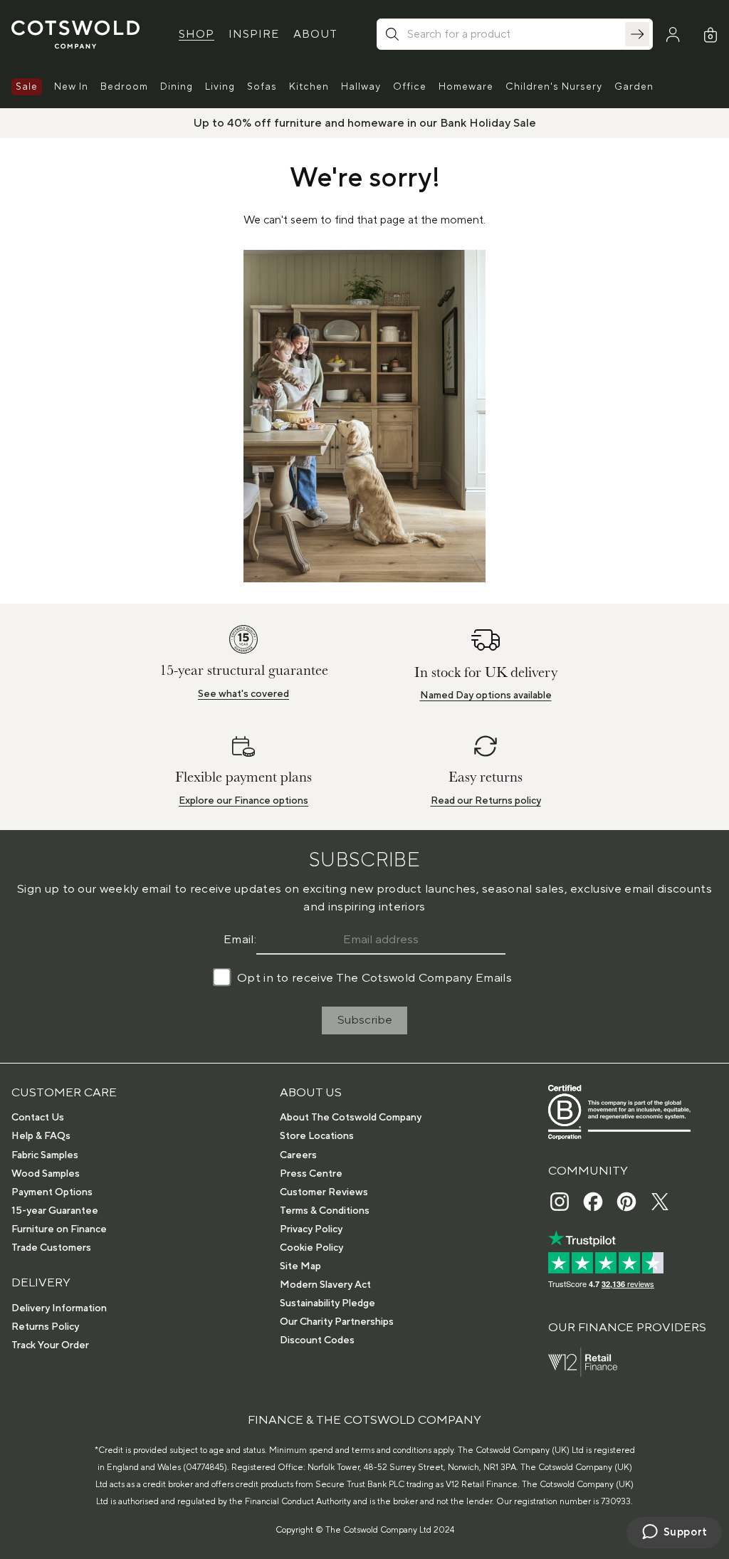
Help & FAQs (40, 1136)
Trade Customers (51, 1248)
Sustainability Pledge (327, 1303)
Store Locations (317, 1136)
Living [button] (220, 86)
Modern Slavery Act (325, 1285)
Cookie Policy (311, 1248)
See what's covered (243, 694)
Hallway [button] (361, 86)
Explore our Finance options (243, 800)
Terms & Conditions (324, 1211)
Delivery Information (59, 1308)
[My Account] (673, 35)
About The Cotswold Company (350, 1117)
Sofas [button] (262, 86)
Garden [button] (634, 86)
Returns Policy (45, 1327)
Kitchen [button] (309, 86)
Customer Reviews (324, 1192)
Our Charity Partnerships (337, 1322)
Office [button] (409, 86)
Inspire (254, 34)
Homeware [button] (466, 86)
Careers (298, 1155)
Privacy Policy (311, 1229)
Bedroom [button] (124, 86)
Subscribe (364, 1020)
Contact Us (37, 1117)
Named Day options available (486, 695)
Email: (240, 940)
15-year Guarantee (54, 1211)
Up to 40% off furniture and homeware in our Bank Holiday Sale (365, 123)
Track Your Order (50, 1345)
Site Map (300, 1266)
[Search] (637, 34)
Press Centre (311, 1174)
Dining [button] (176, 86)
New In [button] (71, 86)
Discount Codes (317, 1340)
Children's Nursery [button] (553, 86)
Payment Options (52, 1192)
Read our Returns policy (486, 800)
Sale (27, 86)
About (315, 34)
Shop (196, 34)
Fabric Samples (44, 1155)
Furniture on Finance (59, 1229)
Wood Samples (45, 1174)
